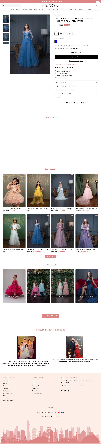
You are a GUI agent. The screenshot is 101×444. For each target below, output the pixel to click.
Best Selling (6, 383)
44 (70, 34)
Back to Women (51, 315)
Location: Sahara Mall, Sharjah (64, 67)
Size (56, 31)
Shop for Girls (39, 9)
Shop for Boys (53, 9)
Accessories (72, 9)
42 (65, 34)
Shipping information (65, 90)
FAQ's (58, 97)
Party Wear (6, 388)
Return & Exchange (64, 93)
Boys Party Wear (7, 398)
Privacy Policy (35, 390)
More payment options (76, 61)
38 (56, 34)
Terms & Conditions (37, 393)
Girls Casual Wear (7, 393)
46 (74, 34)
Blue (56, 41)
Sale (89, 9)
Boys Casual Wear (7, 400)
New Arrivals (27, 9)
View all (50, 256)
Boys (4, 395)
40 (61, 34)
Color (59, 38)
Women (62, 9)
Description (61, 82)
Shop (18, 9)
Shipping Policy (36, 386)
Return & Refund (36, 388)
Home (12, 9)
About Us (34, 381)
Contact (82, 9)
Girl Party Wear (7, 390)
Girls (4, 386)
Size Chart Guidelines (65, 86)
